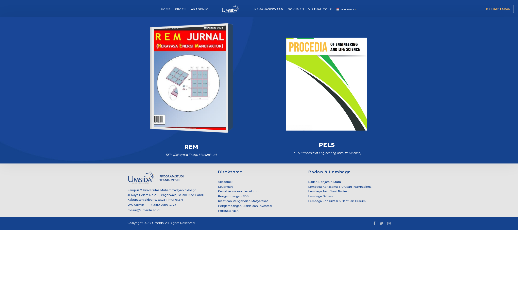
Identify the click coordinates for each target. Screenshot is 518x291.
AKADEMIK (199, 9)
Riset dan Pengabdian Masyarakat (243, 201)
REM (191, 146)
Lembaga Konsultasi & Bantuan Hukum (337, 201)
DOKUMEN (296, 9)
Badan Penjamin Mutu (324, 182)
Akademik (225, 182)
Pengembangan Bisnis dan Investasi (245, 206)
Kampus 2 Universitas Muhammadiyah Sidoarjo (161, 190)
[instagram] (389, 223)
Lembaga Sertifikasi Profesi (328, 191)
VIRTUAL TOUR (320, 9)
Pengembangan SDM (233, 196)
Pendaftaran (498, 9)
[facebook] (374, 223)
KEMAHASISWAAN (268, 9)
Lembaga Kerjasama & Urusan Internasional (340, 187)
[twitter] (381, 223)
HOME (165, 9)
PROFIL (181, 9)
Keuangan (225, 187)
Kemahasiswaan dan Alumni (238, 191)
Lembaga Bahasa (320, 196)
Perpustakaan (228, 211)
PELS (327, 144)
